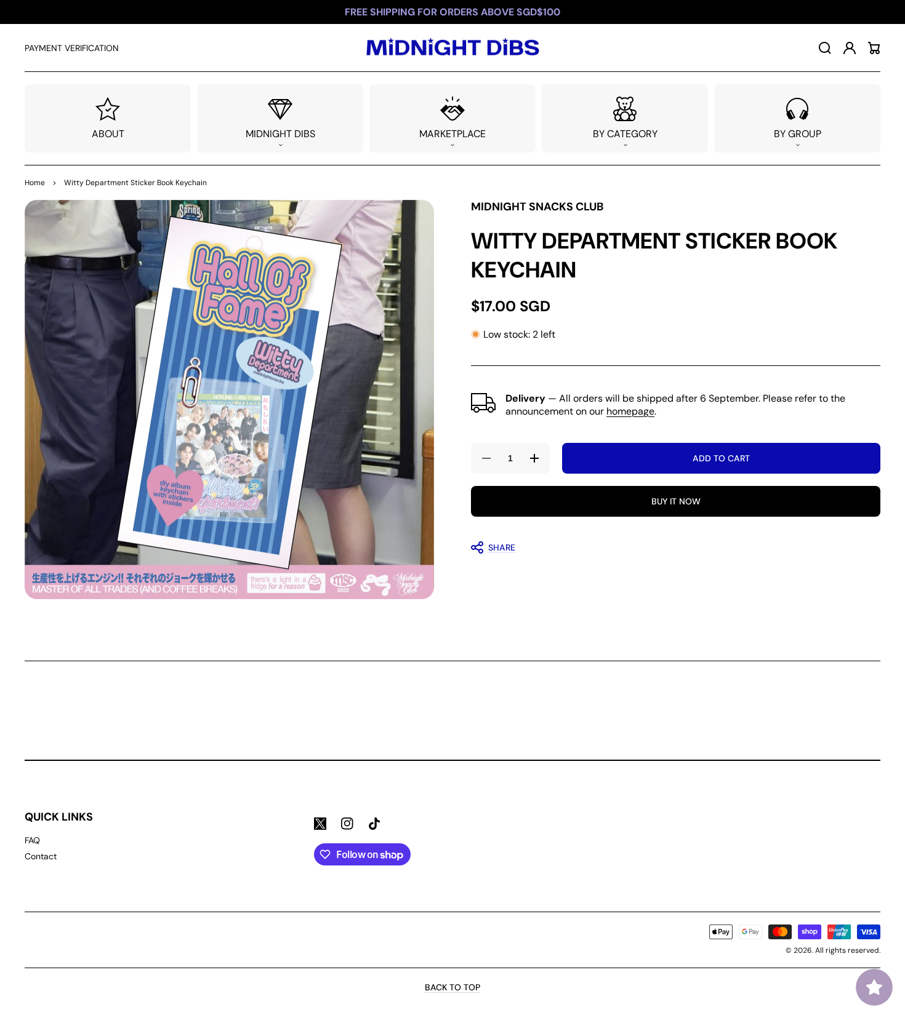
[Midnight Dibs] (452, 48)
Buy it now (676, 501)
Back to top (452, 987)
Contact (41, 856)
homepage (630, 410)
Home (35, 183)
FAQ (32, 840)
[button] (280, 118)
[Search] (825, 48)
